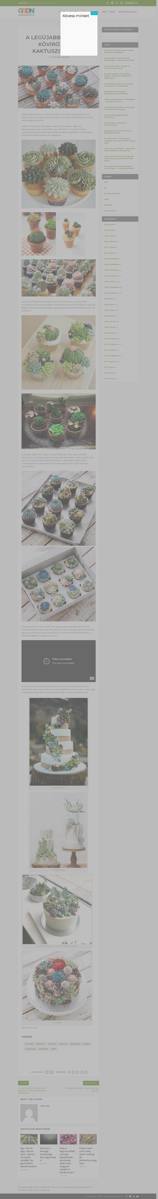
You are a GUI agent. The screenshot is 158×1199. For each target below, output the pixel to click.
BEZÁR (94, 13)
